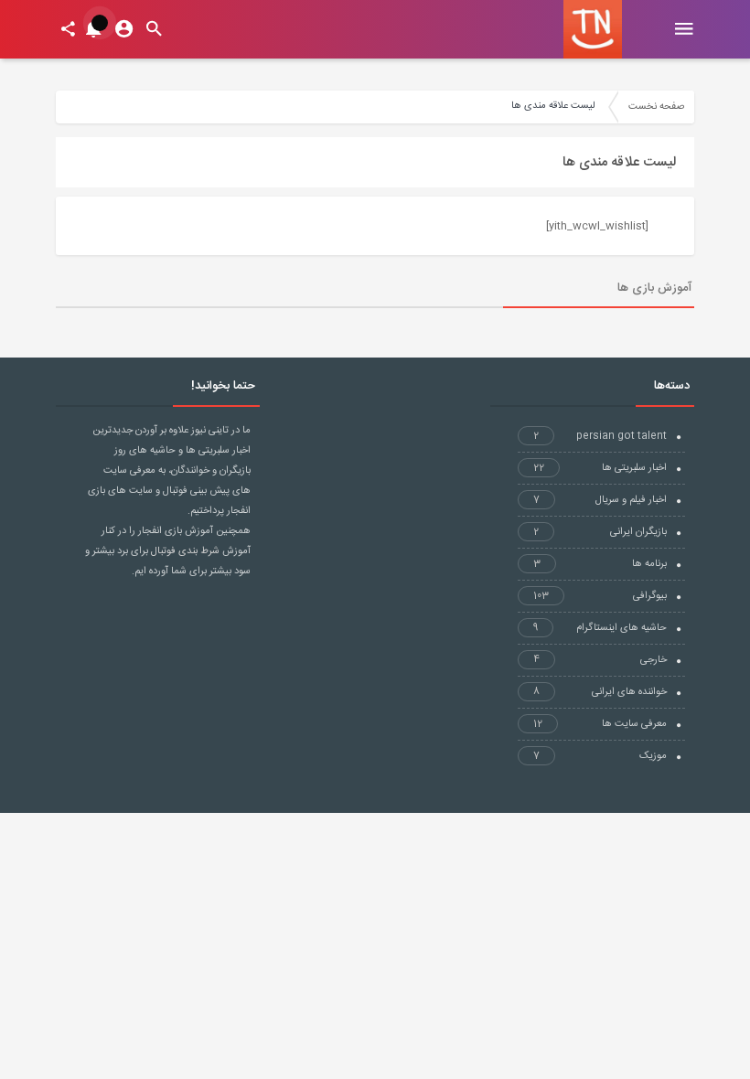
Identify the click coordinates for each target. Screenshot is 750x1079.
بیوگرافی (600, 596)
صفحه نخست (656, 107)
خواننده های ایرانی (600, 692)
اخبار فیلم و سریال (600, 500)
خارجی (600, 660)
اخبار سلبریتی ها (600, 468)
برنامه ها (600, 564)
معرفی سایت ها (600, 724)
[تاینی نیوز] (593, 29)
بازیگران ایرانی (600, 532)
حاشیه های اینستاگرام (600, 628)
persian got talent (600, 436)
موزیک (600, 756)
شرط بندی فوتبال (185, 551)
